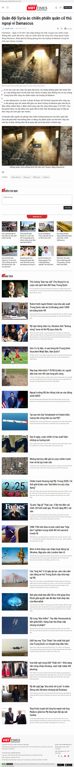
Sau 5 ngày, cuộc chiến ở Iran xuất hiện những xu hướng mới (49, 438)
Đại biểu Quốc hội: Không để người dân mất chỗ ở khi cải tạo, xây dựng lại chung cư (27, 261)
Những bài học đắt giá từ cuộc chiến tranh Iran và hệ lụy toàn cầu (50, 460)
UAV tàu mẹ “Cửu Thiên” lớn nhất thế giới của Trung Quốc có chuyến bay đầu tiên (50, 642)
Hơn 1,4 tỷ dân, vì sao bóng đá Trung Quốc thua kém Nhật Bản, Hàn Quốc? (50, 350)
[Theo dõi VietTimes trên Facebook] (59, 756)
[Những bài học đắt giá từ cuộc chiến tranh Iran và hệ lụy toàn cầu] (15, 466)
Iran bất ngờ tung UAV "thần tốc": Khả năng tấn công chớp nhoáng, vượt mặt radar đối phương (51, 666)
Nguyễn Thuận (9, 28)
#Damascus (27, 177)
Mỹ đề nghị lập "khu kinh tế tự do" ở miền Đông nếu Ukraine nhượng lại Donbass (49, 688)
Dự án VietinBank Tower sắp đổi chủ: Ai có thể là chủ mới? (45, 236)
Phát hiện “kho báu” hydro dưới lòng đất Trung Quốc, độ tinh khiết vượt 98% (63, 261)
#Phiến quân (36, 177)
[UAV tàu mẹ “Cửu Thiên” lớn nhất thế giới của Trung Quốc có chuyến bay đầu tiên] (15, 647)
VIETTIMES (37, 8)
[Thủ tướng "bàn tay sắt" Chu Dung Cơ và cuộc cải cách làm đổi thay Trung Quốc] (15, 288)
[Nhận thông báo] (56, 7)
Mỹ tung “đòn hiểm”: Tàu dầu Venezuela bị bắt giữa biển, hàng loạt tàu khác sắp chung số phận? (50, 621)
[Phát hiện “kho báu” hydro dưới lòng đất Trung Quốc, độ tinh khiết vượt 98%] (64, 251)
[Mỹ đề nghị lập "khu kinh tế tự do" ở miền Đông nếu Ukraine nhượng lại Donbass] (15, 693)
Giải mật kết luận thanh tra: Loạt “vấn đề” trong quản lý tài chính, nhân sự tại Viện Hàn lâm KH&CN (27, 238)
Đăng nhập (67, 7)
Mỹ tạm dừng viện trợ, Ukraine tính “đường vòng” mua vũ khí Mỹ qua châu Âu (50, 327)
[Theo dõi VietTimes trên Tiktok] (68, 756)
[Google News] (68, 28)
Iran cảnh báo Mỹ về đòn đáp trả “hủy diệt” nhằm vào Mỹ (9, 236)
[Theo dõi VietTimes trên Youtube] (65, 756)
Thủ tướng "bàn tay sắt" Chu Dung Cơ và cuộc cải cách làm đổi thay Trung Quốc (49, 283)
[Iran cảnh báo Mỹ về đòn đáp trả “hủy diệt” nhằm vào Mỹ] (9, 226)
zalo (62, 756)
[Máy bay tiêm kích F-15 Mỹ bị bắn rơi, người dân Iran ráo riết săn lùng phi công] (15, 377)
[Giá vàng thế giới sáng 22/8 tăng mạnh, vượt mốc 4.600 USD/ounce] (64, 226)
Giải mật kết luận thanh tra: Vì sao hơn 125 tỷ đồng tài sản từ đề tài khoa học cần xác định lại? (9, 262)
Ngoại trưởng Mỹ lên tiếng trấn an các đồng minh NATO (51, 394)
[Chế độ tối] (60, 7)
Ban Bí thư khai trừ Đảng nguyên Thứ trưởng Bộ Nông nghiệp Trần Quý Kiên (45, 261)
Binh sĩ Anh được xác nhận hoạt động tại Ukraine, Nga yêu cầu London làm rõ (49, 550)
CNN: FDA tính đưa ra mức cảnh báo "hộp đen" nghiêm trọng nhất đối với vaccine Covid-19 (49, 530)
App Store (60, 765)
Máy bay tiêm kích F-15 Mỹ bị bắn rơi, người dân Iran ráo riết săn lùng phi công (50, 372)
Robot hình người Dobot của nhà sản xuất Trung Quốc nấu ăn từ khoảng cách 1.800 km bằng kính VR (50, 307)
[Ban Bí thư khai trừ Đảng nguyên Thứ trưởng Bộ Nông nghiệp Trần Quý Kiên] (46, 251)
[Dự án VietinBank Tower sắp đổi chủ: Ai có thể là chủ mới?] (46, 226)
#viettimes (46, 177)
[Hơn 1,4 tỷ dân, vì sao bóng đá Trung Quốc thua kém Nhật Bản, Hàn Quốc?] (15, 355)
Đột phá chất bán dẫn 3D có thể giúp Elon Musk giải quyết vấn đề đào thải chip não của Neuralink (50, 598)
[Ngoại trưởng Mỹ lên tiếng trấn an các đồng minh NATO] (15, 399)
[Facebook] (58, 28)
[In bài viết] (61, 28)
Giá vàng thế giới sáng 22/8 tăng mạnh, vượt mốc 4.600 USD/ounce (64, 237)
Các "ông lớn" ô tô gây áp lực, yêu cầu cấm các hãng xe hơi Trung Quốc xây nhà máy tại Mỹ (50, 574)
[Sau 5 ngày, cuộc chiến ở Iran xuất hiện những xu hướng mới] (15, 444)
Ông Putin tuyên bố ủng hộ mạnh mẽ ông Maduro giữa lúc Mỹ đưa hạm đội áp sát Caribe (50, 712)
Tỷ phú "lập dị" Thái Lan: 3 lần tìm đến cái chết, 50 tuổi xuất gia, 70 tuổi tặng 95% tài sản (50, 508)
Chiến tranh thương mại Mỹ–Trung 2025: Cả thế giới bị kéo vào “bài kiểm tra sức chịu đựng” (51, 484)
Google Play (68, 765)
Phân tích (8, 276)
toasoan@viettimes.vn (65, 744)
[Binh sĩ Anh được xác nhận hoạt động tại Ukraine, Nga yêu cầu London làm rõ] (15, 556)
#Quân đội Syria (16, 177)
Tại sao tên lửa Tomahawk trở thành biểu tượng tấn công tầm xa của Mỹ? (50, 416)
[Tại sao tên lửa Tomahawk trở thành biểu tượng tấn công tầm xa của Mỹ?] (15, 421)
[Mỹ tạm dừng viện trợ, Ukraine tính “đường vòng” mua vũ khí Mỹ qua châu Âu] (15, 333)
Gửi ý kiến (68, 207)
